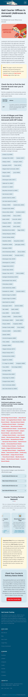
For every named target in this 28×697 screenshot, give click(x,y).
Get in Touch (4, 639)
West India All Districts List (9, 481)
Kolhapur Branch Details (9, 435)
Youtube (3, 668)
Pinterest (3, 672)
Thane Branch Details (8, 457)
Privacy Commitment (6, 646)
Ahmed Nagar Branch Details (9, 417)
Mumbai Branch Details (13, 437)
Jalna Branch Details (16, 433)
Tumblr (3, 665)
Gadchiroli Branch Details (10, 428)
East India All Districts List (9, 490)
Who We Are (4, 632)
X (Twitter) (3, 675)
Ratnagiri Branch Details (9, 450)
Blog (2, 636)
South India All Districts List (10, 476)
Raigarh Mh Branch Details (14, 448)
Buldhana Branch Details (9, 424)
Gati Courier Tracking (11, 694)
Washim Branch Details (13, 459)
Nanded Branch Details (17, 439)
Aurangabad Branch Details (14, 420)
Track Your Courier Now (14, 599)
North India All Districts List (10, 486)
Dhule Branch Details (16, 426)
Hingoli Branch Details (13, 430)
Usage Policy (4, 642)
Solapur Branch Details (17, 454)
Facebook (3, 655)
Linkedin (3, 658)
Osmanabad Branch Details (14, 444)
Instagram (3, 662)
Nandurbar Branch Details (10, 441)
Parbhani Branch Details (9, 446)
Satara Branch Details (13, 452)
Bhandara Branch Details (18, 422)
